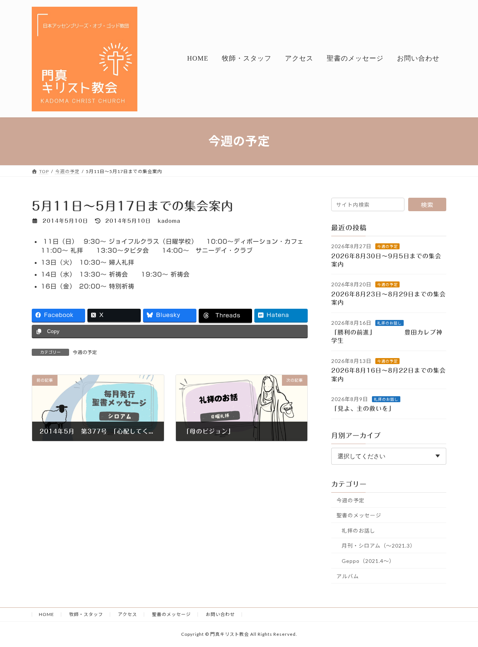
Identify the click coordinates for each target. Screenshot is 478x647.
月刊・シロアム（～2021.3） (379, 545)
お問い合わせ (220, 614)
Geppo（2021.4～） (368, 561)
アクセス (127, 614)
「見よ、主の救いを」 (367, 409)
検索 (427, 204)
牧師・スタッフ (86, 614)
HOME (46, 614)
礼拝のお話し (389, 322)
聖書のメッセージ (358, 515)
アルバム (347, 576)
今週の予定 (85, 352)
